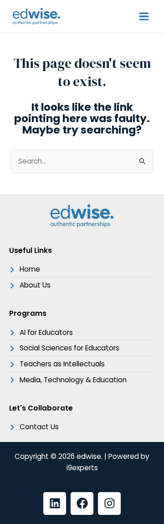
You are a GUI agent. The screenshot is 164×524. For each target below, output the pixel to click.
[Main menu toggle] (144, 16)
